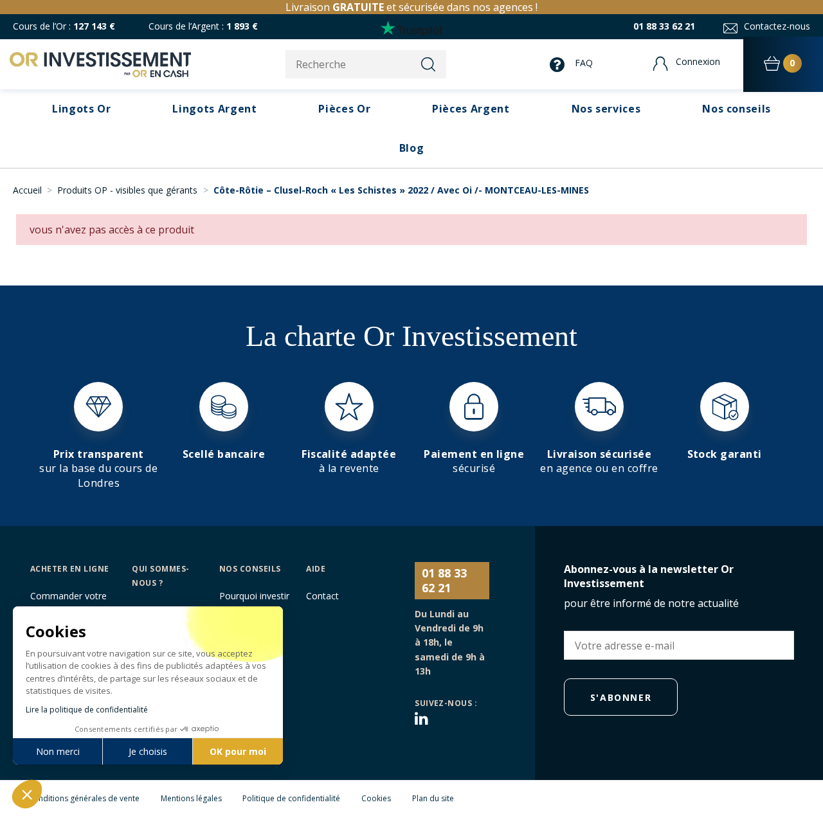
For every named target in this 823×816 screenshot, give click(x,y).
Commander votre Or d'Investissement (71, 603)
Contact (322, 596)
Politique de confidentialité (291, 798)
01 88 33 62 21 (664, 26)
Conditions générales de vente (84, 798)
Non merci (58, 751)
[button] (606, 109)
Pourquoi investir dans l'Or (254, 603)
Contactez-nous (777, 26)
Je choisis (148, 751)
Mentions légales (191, 798)
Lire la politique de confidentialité (87, 709)
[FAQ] (560, 64)
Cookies (376, 798)
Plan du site (433, 798)
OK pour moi (238, 751)
